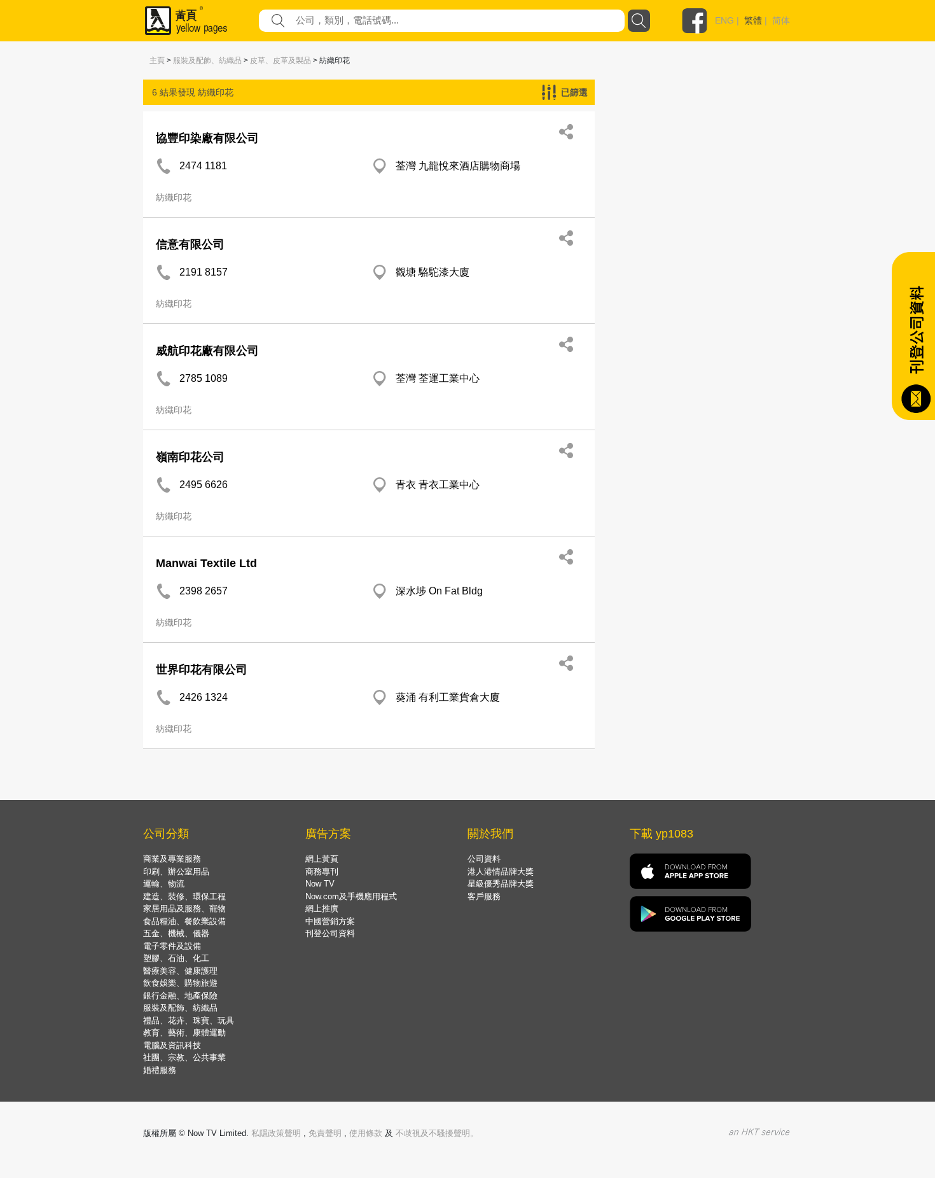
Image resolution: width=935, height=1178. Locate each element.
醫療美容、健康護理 (180, 971)
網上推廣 (321, 908)
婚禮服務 (159, 1070)
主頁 (157, 60)
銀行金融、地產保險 (180, 995)
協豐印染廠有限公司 (207, 138)
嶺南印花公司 (190, 457)
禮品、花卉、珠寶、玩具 (188, 1020)
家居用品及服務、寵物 (184, 908)
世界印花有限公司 (201, 669)
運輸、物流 (163, 883)
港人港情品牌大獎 (501, 871)
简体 (781, 20)
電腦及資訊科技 (172, 1045)
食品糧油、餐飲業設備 (184, 921)
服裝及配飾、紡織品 (207, 60)
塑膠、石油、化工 (176, 958)
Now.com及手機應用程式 (351, 896)
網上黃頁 (321, 859)
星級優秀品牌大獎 (501, 883)
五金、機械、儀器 (176, 933)
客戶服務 (484, 896)
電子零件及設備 (172, 946)
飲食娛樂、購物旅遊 (180, 983)
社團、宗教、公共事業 (184, 1057)
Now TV (320, 883)
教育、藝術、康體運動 (184, 1032)
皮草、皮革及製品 (280, 60)
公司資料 (484, 859)
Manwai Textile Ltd (206, 563)
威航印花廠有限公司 (207, 350)
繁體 (753, 20)
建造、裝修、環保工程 (184, 896)
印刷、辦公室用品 (176, 871)
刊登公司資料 (330, 933)
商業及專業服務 (172, 859)
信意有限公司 (190, 244)
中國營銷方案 (330, 921)
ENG (724, 20)
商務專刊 (321, 871)
